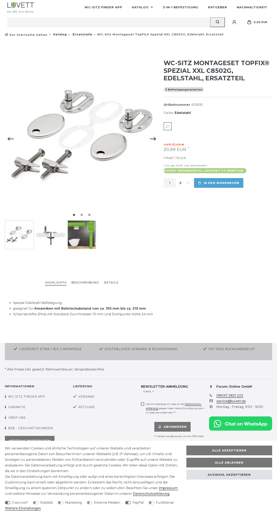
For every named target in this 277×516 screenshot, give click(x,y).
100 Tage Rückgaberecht (231, 349)
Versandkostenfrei (89, 369)
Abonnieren (175, 427)
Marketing (73, 502)
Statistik (46, 502)
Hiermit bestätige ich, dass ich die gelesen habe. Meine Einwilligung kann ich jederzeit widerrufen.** (175, 408)
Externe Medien (107, 502)
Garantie (17, 407)
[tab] (56, 282)
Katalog (141, 7)
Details (111, 282)
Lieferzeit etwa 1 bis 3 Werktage (50, 349)
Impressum (168, 488)
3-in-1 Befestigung (180, 7)
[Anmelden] (234, 22)
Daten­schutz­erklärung (151, 494)
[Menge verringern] (188, 183)
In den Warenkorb (221, 183)
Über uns (17, 417)
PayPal (138, 502)
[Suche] (217, 22)
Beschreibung (85, 282)
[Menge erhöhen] (180, 183)
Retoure (86, 407)
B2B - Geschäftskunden (30, 428)
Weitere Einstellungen (23, 508)
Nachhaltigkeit (252, 7)
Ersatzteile (82, 34)
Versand (86, 396)
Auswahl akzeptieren (229, 475)
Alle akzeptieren (229, 450)
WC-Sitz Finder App (103, 7)
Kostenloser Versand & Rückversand (141, 349)
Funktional (165, 502)
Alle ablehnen (229, 462)
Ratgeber (217, 7)
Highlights (56, 282)
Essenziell (20, 502)
